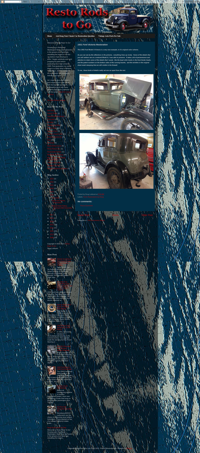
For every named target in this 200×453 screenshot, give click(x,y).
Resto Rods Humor (54, 146)
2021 (52, 185)
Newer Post (83, 215)
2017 (52, 215)
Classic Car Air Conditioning (62, 387)
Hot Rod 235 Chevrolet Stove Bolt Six (64, 409)
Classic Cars (51, 128)
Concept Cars (52, 131)
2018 (52, 195)
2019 (52, 192)
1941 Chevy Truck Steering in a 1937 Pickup (63, 327)
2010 (52, 234)
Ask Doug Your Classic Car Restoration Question (75, 36)
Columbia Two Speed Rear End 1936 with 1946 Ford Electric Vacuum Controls (64, 286)
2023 (52, 179)
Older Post (147, 215)
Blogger (129, 448)
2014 (52, 221)
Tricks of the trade (54, 162)
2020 (52, 188)
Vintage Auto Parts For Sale (109, 36)
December (56, 198)
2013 (52, 225)
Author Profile (52, 113)
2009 (52, 238)
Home (49, 36)
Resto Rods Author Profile (56, 428)
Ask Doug (50, 110)
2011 (52, 231)
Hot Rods (50, 143)
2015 (52, 218)
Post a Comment (86, 205)
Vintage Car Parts (53, 165)
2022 (52, 182)
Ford (85, 197)
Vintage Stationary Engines (57, 168)
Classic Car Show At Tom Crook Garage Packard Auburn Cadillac (64, 262)
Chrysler (50, 122)
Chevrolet (50, 119)
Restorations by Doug (96, 197)
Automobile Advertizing (55, 116)
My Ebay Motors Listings (56, 100)
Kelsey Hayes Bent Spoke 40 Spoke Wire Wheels (64, 307)
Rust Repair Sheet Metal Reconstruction (56, 159)
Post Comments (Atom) (96, 220)
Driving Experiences (54, 137)
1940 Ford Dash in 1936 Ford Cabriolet (64, 368)
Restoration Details (54, 152)
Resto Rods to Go (53, 149)
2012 (52, 228)
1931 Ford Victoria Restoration (58, 201)
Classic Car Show (53, 125)
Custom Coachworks (54, 134)
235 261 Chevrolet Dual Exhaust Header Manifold (63, 348)
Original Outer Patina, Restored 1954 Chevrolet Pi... (62, 208)
